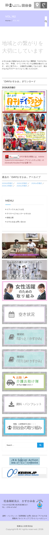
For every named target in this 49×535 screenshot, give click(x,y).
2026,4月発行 (36, 183)
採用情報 (22, 516)
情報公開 (9, 217)
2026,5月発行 (22, 183)
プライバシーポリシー (38, 518)
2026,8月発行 (7, 183)
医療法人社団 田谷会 (25, 526)
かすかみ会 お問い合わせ (16, 222)
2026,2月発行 (22, 186)
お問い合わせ (32, 516)
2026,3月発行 (7, 186)
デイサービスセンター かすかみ (18, 213)
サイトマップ (24, 518)
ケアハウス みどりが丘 (15, 209)
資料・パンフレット (10, 516)
